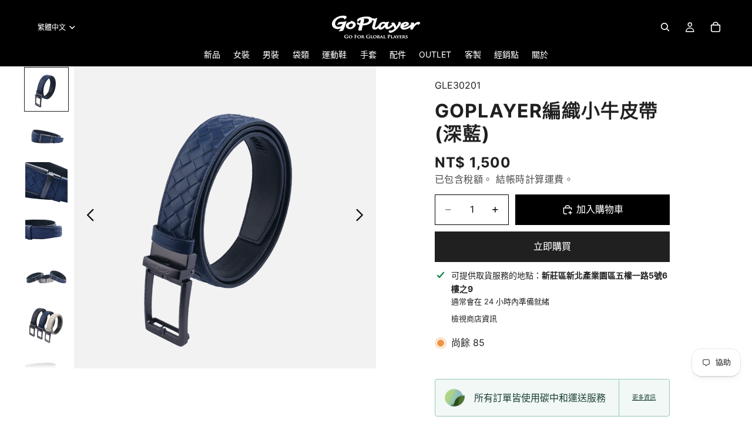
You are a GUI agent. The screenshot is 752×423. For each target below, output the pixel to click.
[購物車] (715, 27)
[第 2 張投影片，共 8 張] (46, 136)
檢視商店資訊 (474, 318)
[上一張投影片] (87, 217)
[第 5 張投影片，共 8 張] (46, 277)
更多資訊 (644, 397)
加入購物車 (599, 209)
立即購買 (552, 246)
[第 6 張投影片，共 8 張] (46, 324)
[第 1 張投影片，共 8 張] (46, 89)
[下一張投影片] (363, 217)
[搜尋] (665, 27)
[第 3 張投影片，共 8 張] (46, 183)
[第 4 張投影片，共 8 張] (46, 230)
